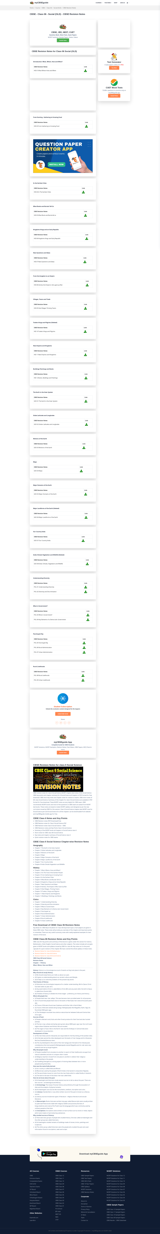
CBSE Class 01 (59, 1206)
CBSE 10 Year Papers (87, 1184)
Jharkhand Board (35, 1203)
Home (32, 8)
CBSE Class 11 (59, 1178)
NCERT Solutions (86, 1189)
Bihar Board (33, 1195)
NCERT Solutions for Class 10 (116, 1181)
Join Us (122, 2)
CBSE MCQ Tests (86, 1181)
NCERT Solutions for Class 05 (116, 1195)
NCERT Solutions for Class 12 (116, 1175)
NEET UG (58, 1214)
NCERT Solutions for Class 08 (116, 1187)
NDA (56, 1217)
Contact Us (84, 1220)
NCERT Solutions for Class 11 (116, 1178)
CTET (56, 1220)
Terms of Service (86, 1207)
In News (83, 1215)
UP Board (33, 1189)
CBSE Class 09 (59, 1184)
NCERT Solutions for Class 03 (116, 1200)
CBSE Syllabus (85, 1187)
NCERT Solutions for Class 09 (116, 1184)
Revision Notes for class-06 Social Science (48, 956)
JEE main (58, 1211)
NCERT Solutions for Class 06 (116, 1192)
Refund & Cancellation (88, 1212)
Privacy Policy (85, 1209)
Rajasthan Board (35, 1209)
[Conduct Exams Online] (63, 156)
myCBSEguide (41, 3)
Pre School (58, 1209)
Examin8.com (34, 1218)
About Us (84, 1201)
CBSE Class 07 (59, 1189)
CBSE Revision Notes (87, 1192)
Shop (115, 2)
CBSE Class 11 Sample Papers (116, 1212)
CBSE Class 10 (59, 1181)
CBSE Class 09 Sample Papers (116, 1218)
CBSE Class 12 (59, 1175)
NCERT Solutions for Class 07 (116, 1189)
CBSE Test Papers (86, 1178)
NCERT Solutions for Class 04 (116, 1198)
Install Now (63, 40)
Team (82, 1218)
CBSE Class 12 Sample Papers (116, 1209)
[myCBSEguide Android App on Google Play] (49, 1153)
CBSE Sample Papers (87, 1175)
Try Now (114, 68)
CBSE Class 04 (59, 1198)
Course (37, 8)
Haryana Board (34, 1200)
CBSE (43, 8)
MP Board (33, 1206)
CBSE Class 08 (59, 1187)
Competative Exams (36, 1181)
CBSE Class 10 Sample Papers (116, 1215)
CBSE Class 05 (59, 1195)
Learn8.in (33, 1220)
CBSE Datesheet (121, 1220)
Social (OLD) (57, 8)
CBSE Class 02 (59, 1203)
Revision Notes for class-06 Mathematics (47, 951)
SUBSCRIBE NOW (63, 714)
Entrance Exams (35, 1178)
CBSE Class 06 (59, 1192)
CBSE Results (111, 1220)
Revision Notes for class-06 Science (46, 953)
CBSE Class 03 (59, 1200)
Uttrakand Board (35, 1192)
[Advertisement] (62, 95)
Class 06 (49, 8)
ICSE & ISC (33, 1184)
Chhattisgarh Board (36, 1198)
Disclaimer (84, 1204)
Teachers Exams (35, 1187)
